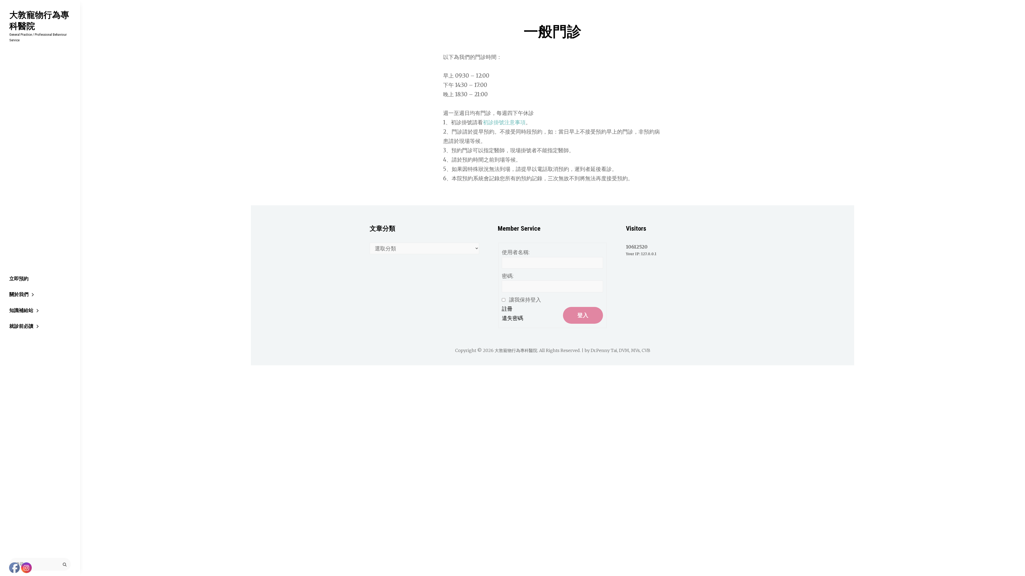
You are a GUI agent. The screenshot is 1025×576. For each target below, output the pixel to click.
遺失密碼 (512, 318)
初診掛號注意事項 (504, 122)
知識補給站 (21, 310)
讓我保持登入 (525, 300)
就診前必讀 (21, 326)
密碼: (508, 276)
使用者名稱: (516, 252)
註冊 (507, 309)
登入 (583, 315)
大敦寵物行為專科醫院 (39, 20)
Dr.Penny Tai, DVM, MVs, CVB (620, 350)
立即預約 (19, 278)
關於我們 (19, 294)
